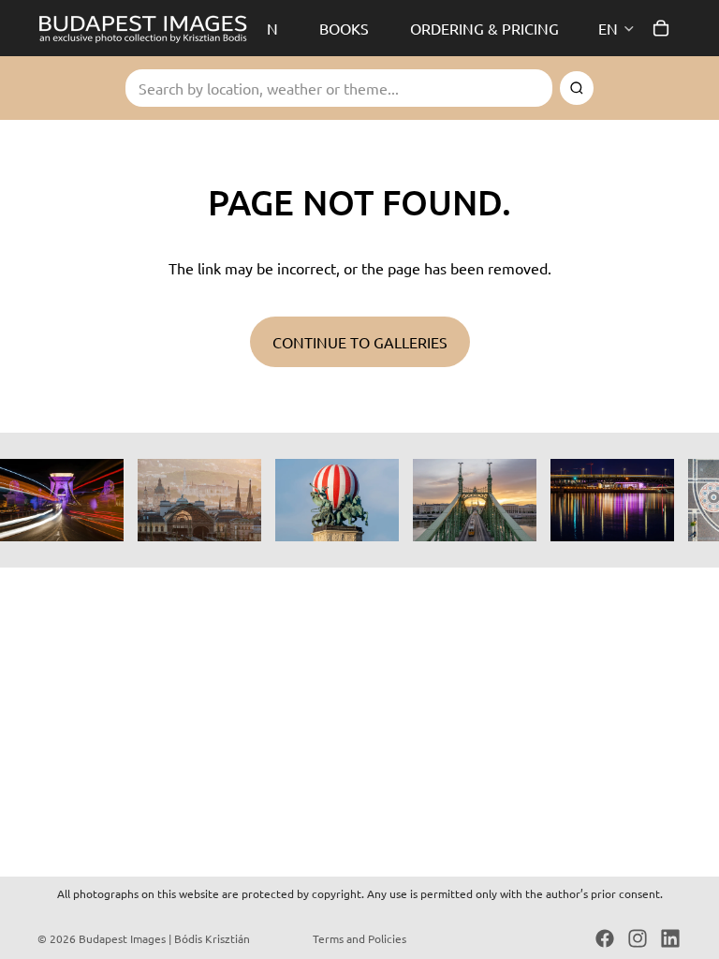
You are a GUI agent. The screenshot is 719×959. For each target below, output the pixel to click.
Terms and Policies (359, 938)
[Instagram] (637, 938)
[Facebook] (605, 938)
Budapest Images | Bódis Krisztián (164, 938)
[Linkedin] (670, 938)
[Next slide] (661, 500)
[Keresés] (577, 88)
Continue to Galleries (360, 341)
